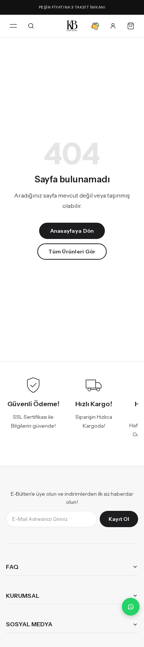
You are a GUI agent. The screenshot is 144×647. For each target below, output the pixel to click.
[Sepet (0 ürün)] (130, 25)
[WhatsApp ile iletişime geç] (131, 607)
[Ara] (31, 25)
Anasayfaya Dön (72, 231)
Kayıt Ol (119, 518)
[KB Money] (95, 25)
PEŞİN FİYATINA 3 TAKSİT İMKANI (72, 7)
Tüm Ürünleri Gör (71, 251)
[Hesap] (113, 25)
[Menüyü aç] (13, 25)
